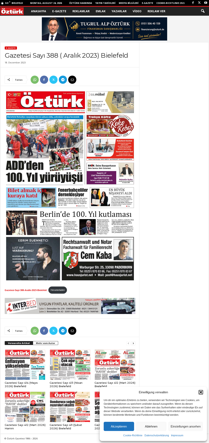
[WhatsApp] (35, 80)
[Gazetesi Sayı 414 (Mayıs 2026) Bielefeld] (25, 364)
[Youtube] (205, 3)
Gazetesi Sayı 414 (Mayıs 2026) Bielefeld (21, 384)
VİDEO (137, 11)
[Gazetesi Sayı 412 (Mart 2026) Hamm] (25, 406)
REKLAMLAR (81, 11)
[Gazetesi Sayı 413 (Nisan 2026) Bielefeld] (70, 364)
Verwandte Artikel (19, 343)
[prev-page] (128, 343)
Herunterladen (58, 290)
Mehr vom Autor (45, 343)
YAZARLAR (119, 11)
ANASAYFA (38, 11)
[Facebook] (193, 3)
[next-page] (133, 343)
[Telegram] (63, 80)
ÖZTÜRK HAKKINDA (80, 2)
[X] (199, 3)
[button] (201, 392)
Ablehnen (151, 426)
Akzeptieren (119, 426)
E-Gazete (147, 2)
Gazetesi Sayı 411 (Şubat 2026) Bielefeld (66, 426)
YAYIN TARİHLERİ (105, 2)
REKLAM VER (156, 11)
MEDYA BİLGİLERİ (129, 2)
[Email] (72, 80)
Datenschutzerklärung (157, 435)
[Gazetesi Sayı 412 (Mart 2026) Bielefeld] (114, 364)
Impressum (177, 435)
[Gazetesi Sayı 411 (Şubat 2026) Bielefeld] (70, 406)
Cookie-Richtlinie (132, 435)
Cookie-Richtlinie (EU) (170, 2)
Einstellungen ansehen (186, 426)
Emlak (101, 11)
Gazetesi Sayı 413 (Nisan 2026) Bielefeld (66, 384)
